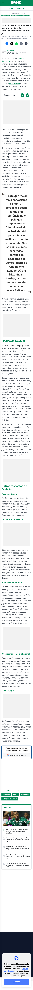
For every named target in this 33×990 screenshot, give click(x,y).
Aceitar (16, 982)
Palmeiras (25, 794)
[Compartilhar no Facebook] (7, 43)
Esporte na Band (18, 13)
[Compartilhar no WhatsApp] (16, 43)
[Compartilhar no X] (11, 43)
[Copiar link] (26, 43)
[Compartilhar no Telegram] (27, 95)
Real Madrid (14, 83)
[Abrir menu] (2, 3)
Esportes (6, 794)
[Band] (16, 3)
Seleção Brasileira (10, 799)
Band (9, 13)
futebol (15, 794)
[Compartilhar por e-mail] (21, 43)
